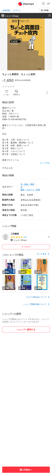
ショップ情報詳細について (34, 304)
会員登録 (6, 10)
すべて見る (41, 253)
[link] (43, 253)
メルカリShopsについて (35, 296)
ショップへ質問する (26, 329)
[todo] (48, 3)
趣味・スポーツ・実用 (30, 189)
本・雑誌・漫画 (27, 184)
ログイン (17, 10)
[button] (43, 3)
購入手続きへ (26, 469)
